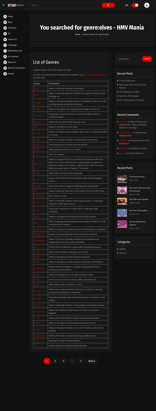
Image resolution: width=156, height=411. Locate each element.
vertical (37, 323)
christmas (38, 115)
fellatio (37, 139)
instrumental (39, 196)
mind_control (39, 229)
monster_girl (39, 234)
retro (36, 274)
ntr (35, 247)
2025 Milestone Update (129, 92)
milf (35, 223)
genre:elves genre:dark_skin (95, 74)
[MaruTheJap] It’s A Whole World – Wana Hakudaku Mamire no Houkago (133, 124)
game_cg (38, 164)
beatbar (37, 102)
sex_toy (37, 279)
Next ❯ (92, 361)
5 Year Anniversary (127, 80)
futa (36, 154)
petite (36, 262)
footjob (37, 144)
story (36, 284)
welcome (123, 253)
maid (36, 210)
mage (36, 202)
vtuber (37, 329)
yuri (35, 345)
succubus (38, 291)
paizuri (37, 257)
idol (35, 191)
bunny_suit (39, 109)
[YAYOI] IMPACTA (136, 153)
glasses (37, 173)
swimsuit (38, 299)
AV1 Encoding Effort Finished (131, 100)
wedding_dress (40, 335)
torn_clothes (39, 311)
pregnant (38, 268)
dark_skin (38, 122)
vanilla (37, 318)
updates (122, 249)
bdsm (36, 95)
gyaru (36, 179)
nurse (36, 252)
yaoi (36, 340)
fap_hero (38, 133)
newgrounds (39, 240)
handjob (37, 186)
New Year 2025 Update (129, 96)
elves (36, 127)
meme (36, 216)
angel (36, 88)
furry (36, 149)
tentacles (38, 305)
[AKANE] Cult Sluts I (139, 148)
